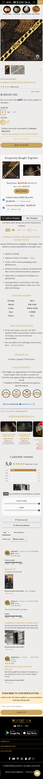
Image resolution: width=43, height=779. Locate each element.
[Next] (40, 40)
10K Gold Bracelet (8, 79)
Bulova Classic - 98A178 (17, 772)
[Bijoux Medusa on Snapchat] (26, 759)
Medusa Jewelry (15, 766)
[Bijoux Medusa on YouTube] (13, 759)
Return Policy (18, 345)
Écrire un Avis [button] (23, 520)
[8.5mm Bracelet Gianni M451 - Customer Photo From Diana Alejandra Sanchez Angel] (25, 487)
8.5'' (8, 112)
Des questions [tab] (19, 532)
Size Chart (36, 91)
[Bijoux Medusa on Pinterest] (18, 759)
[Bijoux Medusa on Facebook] (9, 759)
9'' (15, 112)
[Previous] (2, 40)
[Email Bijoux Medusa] (33, 759)
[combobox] (24, 201)
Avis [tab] (4, 532)
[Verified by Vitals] (20, 776)
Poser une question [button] (23, 525)
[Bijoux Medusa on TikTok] (29, 759)
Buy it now (21, 145)
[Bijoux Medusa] (21, 2)
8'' (3, 112)
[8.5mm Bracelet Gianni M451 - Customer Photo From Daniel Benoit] (17, 487)
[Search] (35, 2)
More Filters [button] (19, 539)
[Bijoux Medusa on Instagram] (22, 759)
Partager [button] (10, 593)
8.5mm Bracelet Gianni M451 (14, 591)
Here (32, 258)
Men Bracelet (21, 411)
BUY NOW (21, 191)
